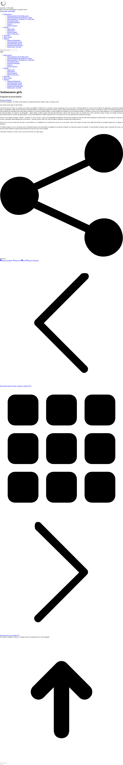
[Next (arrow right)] (2, 764)
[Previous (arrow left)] (0, 764)
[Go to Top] (61, 761)
